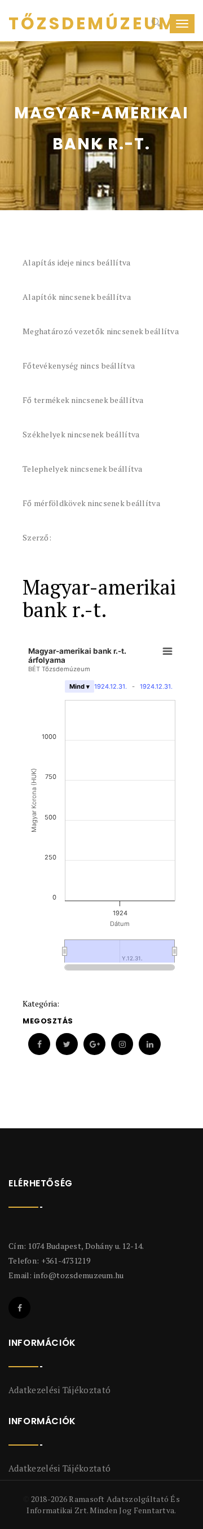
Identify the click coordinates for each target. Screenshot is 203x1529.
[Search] (155, 23)
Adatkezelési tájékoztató (59, 1389)
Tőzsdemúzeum (50, 23)
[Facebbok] (19, 1308)
